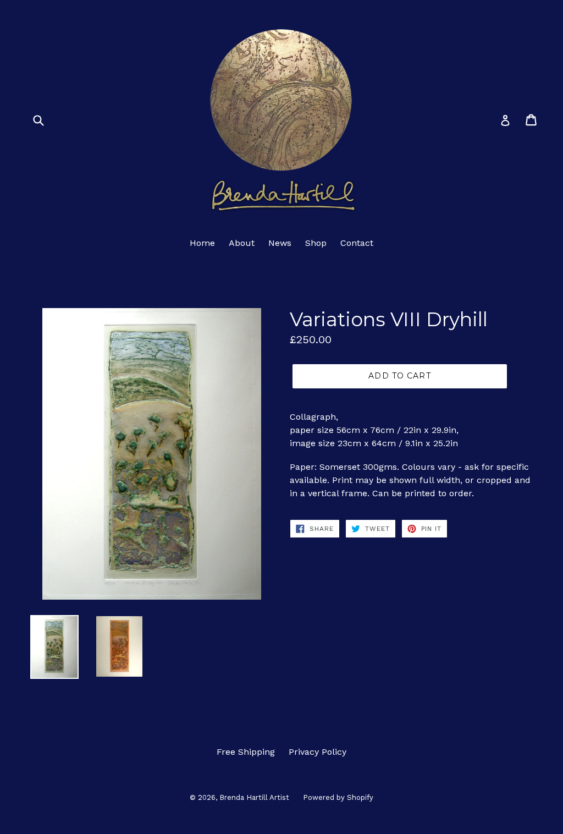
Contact (356, 243)
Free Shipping (246, 752)
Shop (316, 243)
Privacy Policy (317, 752)
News (279, 243)
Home (202, 243)
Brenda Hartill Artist (254, 797)
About (242, 243)
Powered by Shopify (338, 797)
